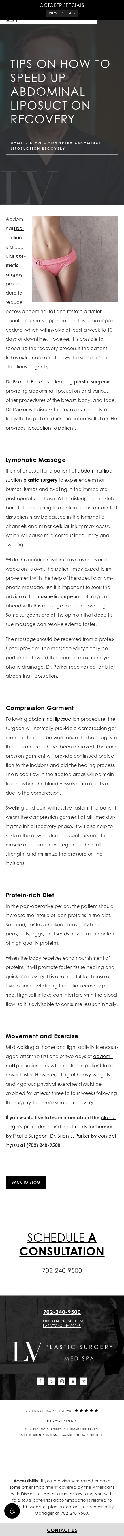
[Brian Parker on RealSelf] (51, 1381)
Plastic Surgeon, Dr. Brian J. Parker (51, 1136)
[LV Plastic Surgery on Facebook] (40, 1381)
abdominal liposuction (54, 719)
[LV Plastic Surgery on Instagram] (62, 1381)
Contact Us (62, 1530)
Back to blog (26, 1182)
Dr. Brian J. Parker (25, 382)
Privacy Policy (62, 1420)
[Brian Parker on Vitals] (72, 1381)
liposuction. (44, 676)
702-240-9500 (74, 1513)
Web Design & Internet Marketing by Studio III (62, 1435)
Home (17, 143)
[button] (12, 1511)
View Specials (62, 13)
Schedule (61, 1244)
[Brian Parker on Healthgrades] (83, 1381)
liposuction (39, 428)
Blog (36, 143)
